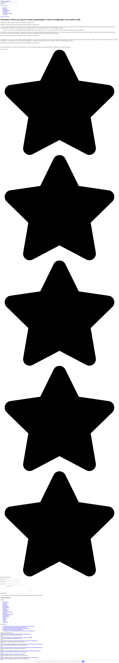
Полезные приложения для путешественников (13, 629)
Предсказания (6, 615)
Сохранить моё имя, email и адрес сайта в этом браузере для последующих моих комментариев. (22, 595)
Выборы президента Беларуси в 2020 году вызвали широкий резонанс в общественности (19, 657)
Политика (5, 613)
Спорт (4, 619)
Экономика (5, 622)
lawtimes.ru (2, 3)
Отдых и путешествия (7, 13)
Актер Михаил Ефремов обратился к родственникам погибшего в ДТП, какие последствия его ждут (21, 644)
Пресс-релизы (6, 616)
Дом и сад (5, 7)
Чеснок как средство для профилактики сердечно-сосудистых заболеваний (19, 630)
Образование (5, 11)
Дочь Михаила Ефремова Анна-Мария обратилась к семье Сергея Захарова (16, 637)
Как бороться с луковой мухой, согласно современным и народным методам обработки (18, 640)
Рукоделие (5, 618)
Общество (5, 12)
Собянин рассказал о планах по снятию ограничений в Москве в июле (15, 633)
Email (2, 581)
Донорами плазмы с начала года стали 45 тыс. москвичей (12, 654)
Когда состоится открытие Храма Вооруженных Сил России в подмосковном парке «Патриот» (20, 650)
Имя (1, 579)
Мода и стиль (6, 606)
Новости (5, 608)
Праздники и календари (8, 614)
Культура (5, 8)
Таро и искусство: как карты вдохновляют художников (14, 627)
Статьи (4, 620)
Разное (4, 617)
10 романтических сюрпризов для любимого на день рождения (16, 628)
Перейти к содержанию (5, 1)
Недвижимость (6, 9)
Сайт (1, 583)
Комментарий (3, 593)
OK (83, 661)
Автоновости (6, 601)
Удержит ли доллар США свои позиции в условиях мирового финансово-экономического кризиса (21, 647)
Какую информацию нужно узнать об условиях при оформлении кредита (18, 626)
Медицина (5, 14)
